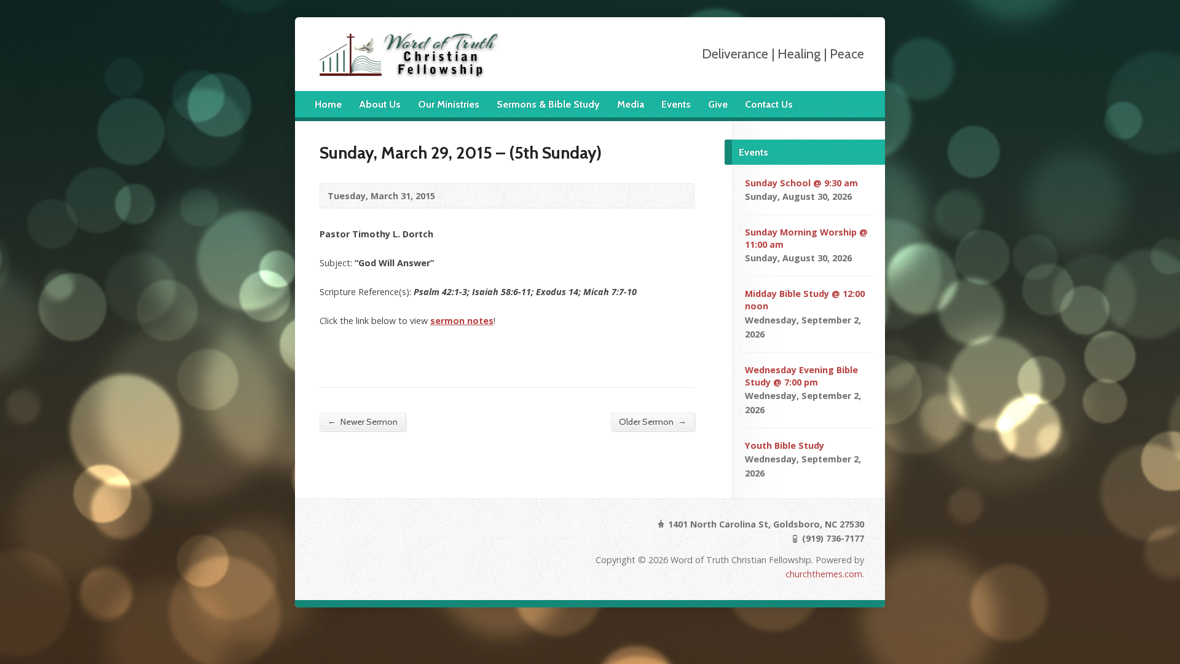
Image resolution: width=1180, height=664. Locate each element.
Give (718, 104)
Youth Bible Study (784, 445)
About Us (380, 104)
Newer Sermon (363, 421)
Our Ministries (448, 104)
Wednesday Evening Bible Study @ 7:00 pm (801, 376)
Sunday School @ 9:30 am (801, 183)
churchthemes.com (823, 574)
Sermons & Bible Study (548, 104)
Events (676, 104)
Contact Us (769, 104)
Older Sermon (652, 421)
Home (328, 104)
